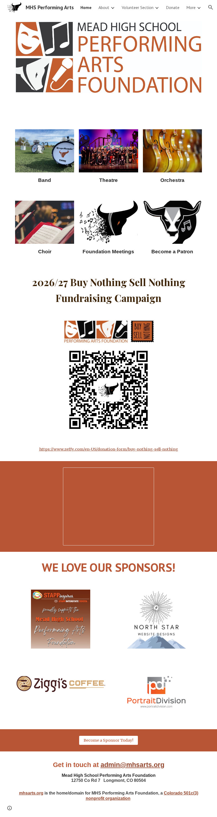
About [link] (103, 7)
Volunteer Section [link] (137, 7)
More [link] (191, 7)
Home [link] (86, 7)
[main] (44, 180)
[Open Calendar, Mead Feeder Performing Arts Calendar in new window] (144, 474)
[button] (210, 7)
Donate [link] (172, 7)
